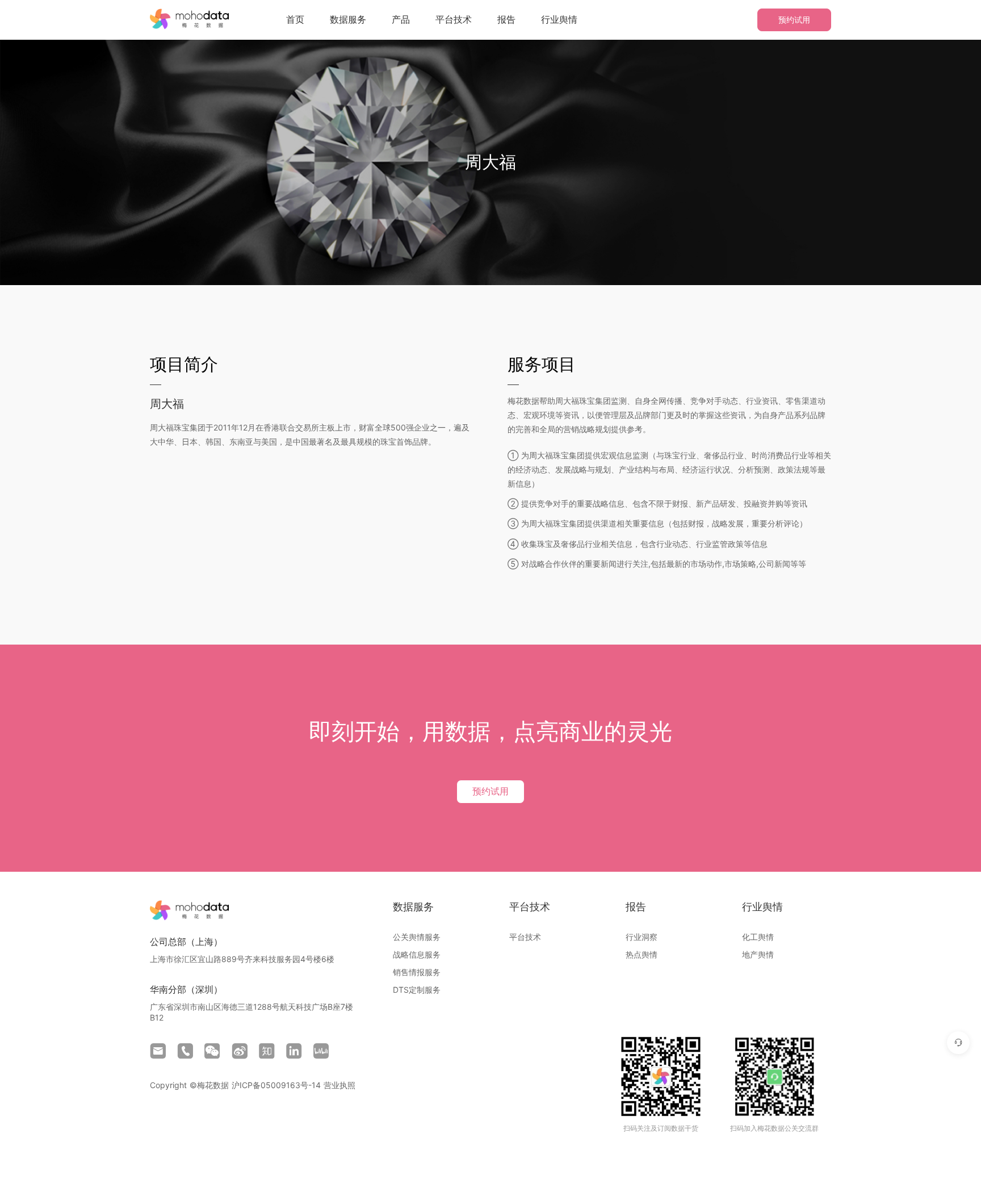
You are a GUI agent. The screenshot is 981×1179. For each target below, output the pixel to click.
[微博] (240, 1051)
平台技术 (453, 19)
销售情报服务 (417, 972)
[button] (348, 19)
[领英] (294, 1051)
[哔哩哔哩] (321, 1051)
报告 (506, 19)
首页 (295, 19)
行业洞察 (641, 937)
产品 (401, 19)
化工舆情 (758, 937)
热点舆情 (641, 954)
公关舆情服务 (417, 937)
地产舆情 (758, 954)
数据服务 (348, 19)
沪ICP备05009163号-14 (276, 1085)
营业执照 (339, 1085)
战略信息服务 (417, 954)
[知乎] (267, 1051)
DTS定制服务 (417, 989)
